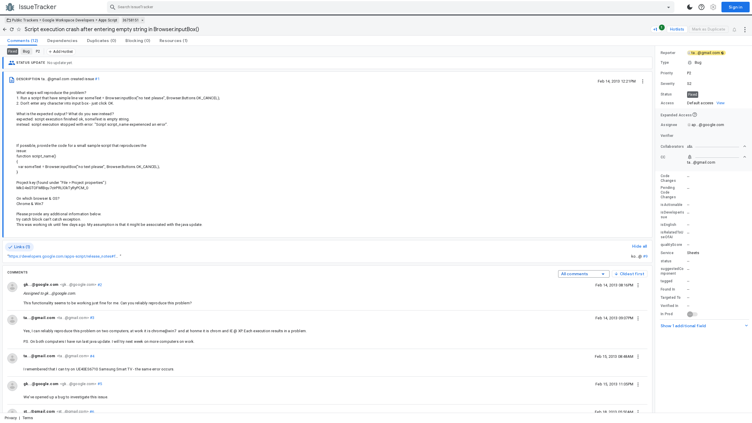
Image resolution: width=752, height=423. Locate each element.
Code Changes (668, 178)
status (666, 261)
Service (667, 253)
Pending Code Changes (668, 192)
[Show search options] (668, 7)
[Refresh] (11, 29)
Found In (668, 289)
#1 (97, 79)
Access (667, 103)
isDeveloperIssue (672, 214)
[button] (703, 63)
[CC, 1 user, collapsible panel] (716, 157)
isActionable (672, 205)
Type (665, 63)
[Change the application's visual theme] (690, 7)
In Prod (667, 314)
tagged (667, 281)
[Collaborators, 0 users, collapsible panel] (716, 146)
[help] (701, 7)
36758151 (130, 20)
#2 (99, 284)
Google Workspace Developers (68, 20)
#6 (91, 411)
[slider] (656, 229)
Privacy (11, 418)
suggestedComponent (672, 271)
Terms (28, 418)
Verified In (669, 306)
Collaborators (672, 147)
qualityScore (671, 245)
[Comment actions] (638, 285)
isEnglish (669, 225)
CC (663, 157)
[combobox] (391, 7)
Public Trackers (25, 20)
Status (666, 94)
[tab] (22, 41)
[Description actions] (642, 81)
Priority (667, 73)
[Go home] (4, 29)
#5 (99, 384)
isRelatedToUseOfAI (672, 234)
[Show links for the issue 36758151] (142, 20)
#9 (645, 256)
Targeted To (671, 298)
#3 (92, 317)
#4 (92, 356)
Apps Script (107, 20)
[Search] (112, 7)
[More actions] (745, 29)
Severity (667, 84)
